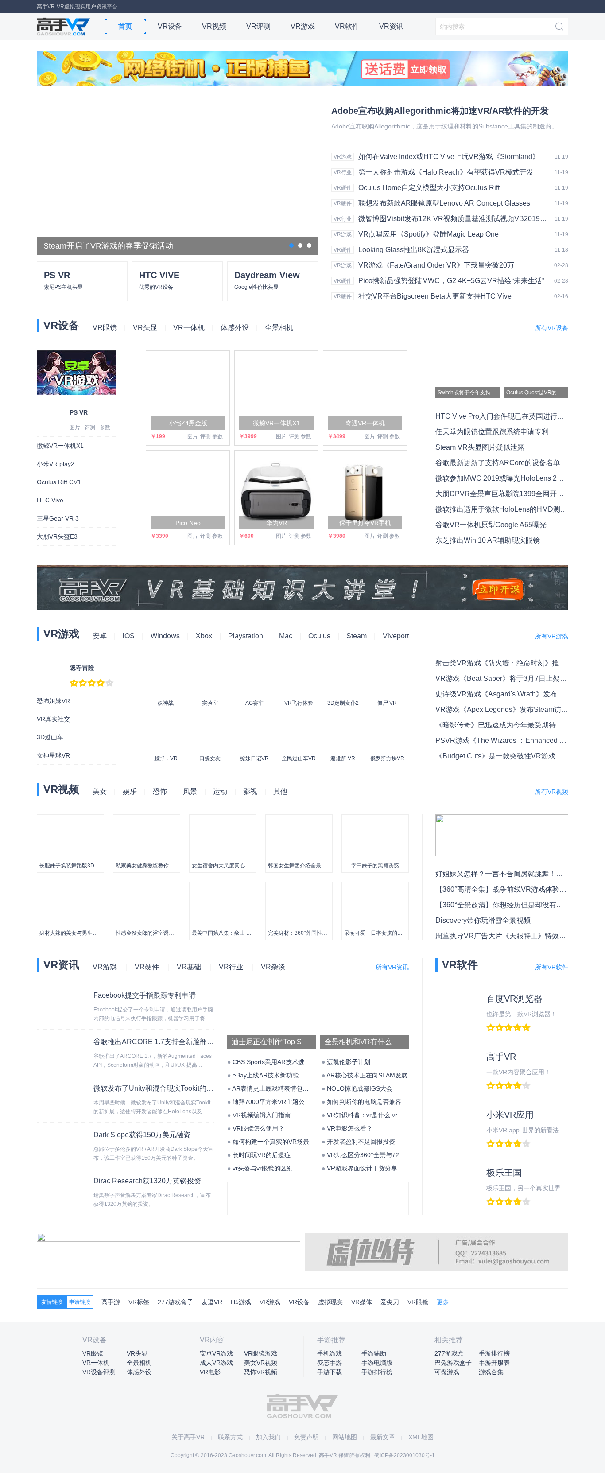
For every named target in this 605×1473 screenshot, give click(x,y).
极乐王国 (504, 1173)
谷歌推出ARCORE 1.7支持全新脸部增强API (163, 1041)
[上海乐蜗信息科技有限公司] (390, 1188)
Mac (285, 636)
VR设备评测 (99, 1372)
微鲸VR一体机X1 (60, 445)
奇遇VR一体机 (365, 423)
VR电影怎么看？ (349, 1128)
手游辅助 (373, 1353)
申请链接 (79, 1302)
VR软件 (347, 26)
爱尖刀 (389, 1302)
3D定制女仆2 (343, 703)
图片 (75, 427)
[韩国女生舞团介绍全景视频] (299, 819)
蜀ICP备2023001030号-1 (404, 1455)
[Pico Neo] (188, 492)
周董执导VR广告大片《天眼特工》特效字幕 (504, 936)
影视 (250, 791)
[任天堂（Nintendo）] (282, 1188)
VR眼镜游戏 (260, 1353)
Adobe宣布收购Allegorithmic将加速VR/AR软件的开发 (440, 111)
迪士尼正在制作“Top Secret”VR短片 (288, 1041)
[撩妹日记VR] (254, 720)
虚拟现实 (330, 1302)
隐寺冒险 (82, 667)
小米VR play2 (55, 463)
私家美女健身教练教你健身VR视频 (157, 866)
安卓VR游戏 (216, 1353)
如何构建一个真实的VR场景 (271, 1141)
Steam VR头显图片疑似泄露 (479, 447)
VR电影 (210, 1372)
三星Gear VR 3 (58, 518)
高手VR (63, 26)
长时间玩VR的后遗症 (262, 1154)
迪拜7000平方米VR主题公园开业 (278, 1101)
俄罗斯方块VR (387, 758)
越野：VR (166, 758)
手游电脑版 (376, 1362)
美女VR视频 (260, 1362)
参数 (105, 427)
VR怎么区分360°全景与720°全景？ (375, 1154)
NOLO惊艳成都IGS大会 (359, 1088)
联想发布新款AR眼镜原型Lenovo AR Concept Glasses (444, 203)
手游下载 (329, 1372)
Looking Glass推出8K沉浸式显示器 (413, 249)
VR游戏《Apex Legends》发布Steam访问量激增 (512, 709)
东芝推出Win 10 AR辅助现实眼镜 (487, 540)
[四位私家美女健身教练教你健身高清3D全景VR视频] (146, 819)
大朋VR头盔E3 (57, 536)
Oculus (319, 636)
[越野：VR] (165, 720)
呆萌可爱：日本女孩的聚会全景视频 (386, 933)
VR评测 (258, 26)
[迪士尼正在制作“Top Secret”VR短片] (271, 994)
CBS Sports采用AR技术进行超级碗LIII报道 (291, 1061)
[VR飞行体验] (298, 665)
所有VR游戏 (551, 636)
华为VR (276, 522)
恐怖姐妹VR (53, 700)
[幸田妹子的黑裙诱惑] (375, 819)
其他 (280, 791)
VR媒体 (361, 1302)
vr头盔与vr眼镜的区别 (263, 1168)
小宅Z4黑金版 (188, 423)
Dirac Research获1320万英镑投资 (147, 1181)
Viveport (396, 636)
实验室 (210, 703)
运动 (220, 791)
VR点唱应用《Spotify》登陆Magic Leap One (428, 234)
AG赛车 (254, 703)
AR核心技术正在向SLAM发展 (366, 1075)
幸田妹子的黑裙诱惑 (375, 866)
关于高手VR (188, 1437)
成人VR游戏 (216, 1362)
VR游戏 (303, 26)
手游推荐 (331, 1340)
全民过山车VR (299, 758)
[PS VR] (51, 408)
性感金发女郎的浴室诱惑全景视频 (155, 933)
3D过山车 (50, 737)
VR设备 (170, 26)
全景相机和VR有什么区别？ (369, 1041)
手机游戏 (329, 1353)
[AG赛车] (254, 665)
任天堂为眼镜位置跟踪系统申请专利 (492, 431)
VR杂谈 (273, 967)
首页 (125, 26)
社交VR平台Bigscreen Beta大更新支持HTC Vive (435, 296)
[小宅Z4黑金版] (188, 392)
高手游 (110, 1302)
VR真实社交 (53, 719)
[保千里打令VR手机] (365, 492)
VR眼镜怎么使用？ (258, 1128)
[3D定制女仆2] (343, 665)
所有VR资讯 (392, 967)
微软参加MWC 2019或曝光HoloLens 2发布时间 (510, 478)
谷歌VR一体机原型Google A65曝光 (491, 525)
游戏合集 (491, 1372)
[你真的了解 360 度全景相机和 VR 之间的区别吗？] (364, 994)
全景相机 (279, 327)
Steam (356, 636)
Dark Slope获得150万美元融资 (141, 1135)
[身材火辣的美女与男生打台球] (70, 886)
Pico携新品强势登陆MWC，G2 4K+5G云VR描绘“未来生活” (451, 280)
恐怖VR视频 (260, 1372)
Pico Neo (188, 522)
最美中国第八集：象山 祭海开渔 (230, 933)
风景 (190, 791)
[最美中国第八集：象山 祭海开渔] (223, 886)
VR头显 (145, 327)
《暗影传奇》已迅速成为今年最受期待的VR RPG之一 (520, 725)
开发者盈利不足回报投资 (361, 1141)
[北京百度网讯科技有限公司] (318, 1188)
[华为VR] (276, 492)
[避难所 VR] (343, 720)
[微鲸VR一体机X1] (276, 392)
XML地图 (421, 1437)
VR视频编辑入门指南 (262, 1115)
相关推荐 (448, 1340)
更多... (445, 1302)
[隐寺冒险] (51, 663)
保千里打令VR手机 (365, 522)
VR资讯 (391, 26)
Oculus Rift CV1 (59, 482)
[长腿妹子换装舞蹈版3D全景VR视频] (70, 819)
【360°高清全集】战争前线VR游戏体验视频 (504, 889)
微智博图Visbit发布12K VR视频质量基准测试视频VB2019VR (453, 218)
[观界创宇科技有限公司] (354, 1188)
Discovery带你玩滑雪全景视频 (483, 920)
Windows (165, 636)
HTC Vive (50, 500)
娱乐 (130, 791)
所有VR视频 (551, 791)
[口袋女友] (210, 720)
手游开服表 (494, 1362)
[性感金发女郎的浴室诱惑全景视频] (146, 886)
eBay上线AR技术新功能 (266, 1075)
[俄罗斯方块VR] (387, 720)
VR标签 (138, 1302)
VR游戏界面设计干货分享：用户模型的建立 (387, 1168)
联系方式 (230, 1437)
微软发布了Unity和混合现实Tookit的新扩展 (160, 1088)
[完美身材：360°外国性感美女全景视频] (299, 886)
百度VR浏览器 (514, 998)
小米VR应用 (510, 1114)
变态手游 (329, 1362)
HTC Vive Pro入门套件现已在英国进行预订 (503, 416)
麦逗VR (212, 1302)
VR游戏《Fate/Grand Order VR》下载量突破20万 (436, 265)
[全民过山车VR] (298, 720)
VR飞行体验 (298, 703)
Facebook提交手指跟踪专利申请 (144, 995)
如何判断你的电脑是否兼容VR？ (371, 1101)
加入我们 (268, 1437)
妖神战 (166, 703)
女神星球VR (53, 755)
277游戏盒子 (175, 1302)
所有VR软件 (551, 967)
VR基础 (189, 967)
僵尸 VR (387, 703)
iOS (129, 636)
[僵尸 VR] (387, 665)
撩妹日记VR (254, 758)
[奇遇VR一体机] (365, 392)
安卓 (100, 636)
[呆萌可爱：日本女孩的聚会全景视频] (375, 886)
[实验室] (210, 665)
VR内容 (212, 1340)
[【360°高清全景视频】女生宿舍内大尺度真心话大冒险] (223, 819)
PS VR (79, 412)
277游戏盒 (449, 1353)
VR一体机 (189, 327)
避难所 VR (342, 758)
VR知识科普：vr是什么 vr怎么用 (371, 1115)
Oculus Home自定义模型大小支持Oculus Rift (429, 187)
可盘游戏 (446, 1372)
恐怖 (160, 791)
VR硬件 (343, 188)
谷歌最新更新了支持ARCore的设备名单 (497, 462)
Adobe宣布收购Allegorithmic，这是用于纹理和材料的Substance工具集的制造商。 (444, 126)
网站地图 (344, 1437)
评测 (90, 427)
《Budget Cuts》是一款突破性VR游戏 (495, 756)
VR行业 (343, 172)
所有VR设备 (551, 327)
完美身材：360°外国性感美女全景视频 (313, 933)
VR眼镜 (105, 327)
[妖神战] (165, 665)
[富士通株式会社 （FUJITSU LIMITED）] (245, 1188)
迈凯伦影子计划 (348, 1061)
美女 (100, 791)
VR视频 (214, 26)
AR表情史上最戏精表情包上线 (273, 1088)
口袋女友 (210, 758)
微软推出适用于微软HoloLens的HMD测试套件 (508, 509)
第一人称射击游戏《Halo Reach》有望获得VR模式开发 (446, 172)
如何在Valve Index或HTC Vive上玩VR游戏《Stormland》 (448, 156)
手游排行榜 (376, 1372)
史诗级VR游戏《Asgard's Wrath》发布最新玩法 (510, 694)
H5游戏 (241, 1302)
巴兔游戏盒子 (453, 1362)
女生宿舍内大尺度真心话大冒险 (229, 866)
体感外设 (235, 327)
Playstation (245, 636)
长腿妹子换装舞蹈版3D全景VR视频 (81, 866)
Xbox (204, 636)
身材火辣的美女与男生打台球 (74, 933)
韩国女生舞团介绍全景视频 (300, 866)
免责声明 (306, 1437)
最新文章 (382, 1437)
